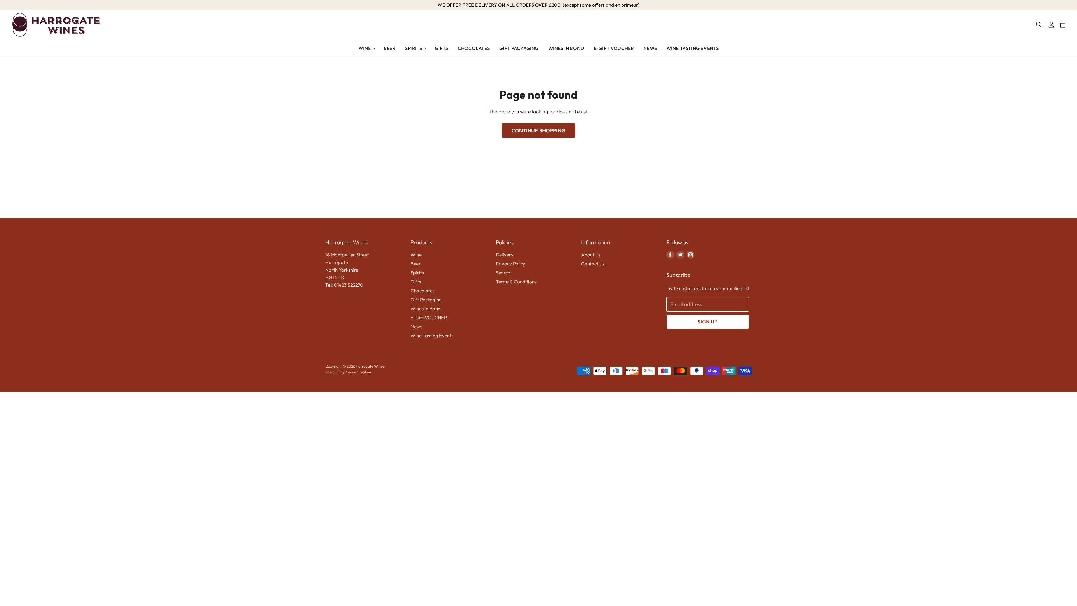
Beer (390, 48)
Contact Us (592, 264)
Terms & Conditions (516, 281)
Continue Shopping (538, 130)
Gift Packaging (518, 48)
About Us (590, 255)
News (650, 48)
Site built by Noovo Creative (348, 372)
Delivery (505, 255)
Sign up (707, 321)
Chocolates (474, 48)
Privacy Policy (510, 264)
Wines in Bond (566, 48)
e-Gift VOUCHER (614, 48)
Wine (365, 48)
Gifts (441, 48)
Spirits (414, 48)
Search (503, 273)
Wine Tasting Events (692, 48)
